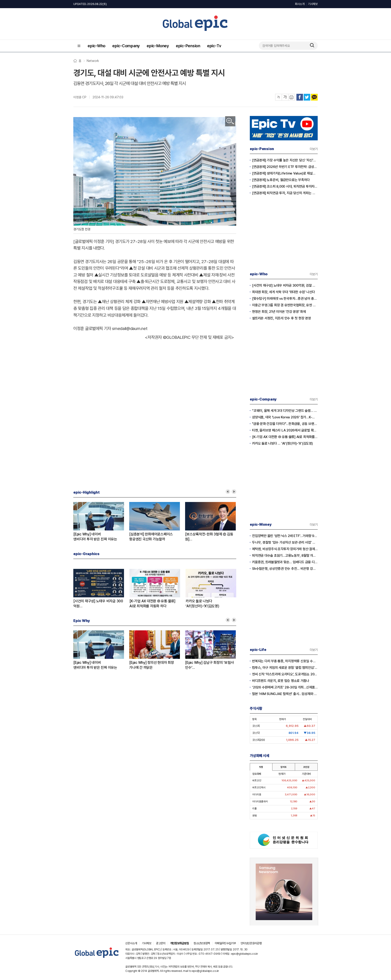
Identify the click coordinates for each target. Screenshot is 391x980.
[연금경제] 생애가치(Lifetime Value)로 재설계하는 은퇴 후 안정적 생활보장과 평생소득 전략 (285, 173)
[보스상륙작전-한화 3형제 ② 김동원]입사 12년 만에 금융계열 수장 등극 (209, 537)
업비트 (283, 767)
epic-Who (96, 45)
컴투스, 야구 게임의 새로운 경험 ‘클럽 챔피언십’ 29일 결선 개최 (285, 668)
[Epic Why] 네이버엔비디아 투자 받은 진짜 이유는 (95, 536)
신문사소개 (131, 943)
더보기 (314, 149)
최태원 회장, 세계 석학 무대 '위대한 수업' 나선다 (283, 292)
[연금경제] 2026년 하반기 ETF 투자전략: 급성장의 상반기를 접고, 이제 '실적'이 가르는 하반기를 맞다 (285, 167)
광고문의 (160, 943)
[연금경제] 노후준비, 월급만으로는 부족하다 (281, 180)
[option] (101, 522)
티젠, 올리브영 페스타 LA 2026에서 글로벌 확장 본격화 (285, 430)
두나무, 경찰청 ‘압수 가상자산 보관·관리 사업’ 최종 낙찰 (285, 542)
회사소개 (300, 4)
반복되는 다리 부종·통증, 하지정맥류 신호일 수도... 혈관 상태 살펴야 (285, 661)
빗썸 (261, 767)
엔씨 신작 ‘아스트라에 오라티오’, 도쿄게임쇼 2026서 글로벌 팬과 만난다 (285, 674)
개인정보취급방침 (179, 943)
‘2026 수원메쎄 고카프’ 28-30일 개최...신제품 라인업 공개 (285, 687)
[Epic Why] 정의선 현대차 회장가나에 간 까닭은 (151, 665)
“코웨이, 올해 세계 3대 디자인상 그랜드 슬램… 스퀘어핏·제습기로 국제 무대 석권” (285, 411)
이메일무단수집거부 (225, 943)
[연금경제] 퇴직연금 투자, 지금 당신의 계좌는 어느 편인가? (285, 193)
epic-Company (126, 45)
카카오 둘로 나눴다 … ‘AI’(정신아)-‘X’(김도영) (282, 443)
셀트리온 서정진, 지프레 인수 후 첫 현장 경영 (281, 318)
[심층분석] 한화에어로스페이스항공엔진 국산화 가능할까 (151, 536)
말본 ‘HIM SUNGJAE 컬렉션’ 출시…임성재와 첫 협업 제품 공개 (285, 694)
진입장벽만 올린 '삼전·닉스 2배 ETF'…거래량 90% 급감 (285, 536)
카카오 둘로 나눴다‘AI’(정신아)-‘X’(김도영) (202, 603)
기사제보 (313, 4)
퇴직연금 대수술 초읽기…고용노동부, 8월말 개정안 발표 (285, 556)
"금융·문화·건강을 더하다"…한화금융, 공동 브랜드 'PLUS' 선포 (285, 424)
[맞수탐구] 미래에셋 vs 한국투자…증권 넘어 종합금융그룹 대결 (285, 299)
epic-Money (158, 45)
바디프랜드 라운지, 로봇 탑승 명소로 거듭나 (280, 681)
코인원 (306, 767)
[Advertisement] (154, 361)
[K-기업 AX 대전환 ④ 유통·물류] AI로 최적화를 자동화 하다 (285, 437)
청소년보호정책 (201, 943)
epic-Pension (188, 45)
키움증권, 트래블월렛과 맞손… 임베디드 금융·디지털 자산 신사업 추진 (285, 562)
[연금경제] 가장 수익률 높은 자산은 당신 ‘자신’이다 (285, 160)
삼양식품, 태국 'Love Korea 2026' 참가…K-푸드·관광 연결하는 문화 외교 (285, 417)
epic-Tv (214, 45)
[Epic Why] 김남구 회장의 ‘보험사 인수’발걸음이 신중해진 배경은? (209, 665)
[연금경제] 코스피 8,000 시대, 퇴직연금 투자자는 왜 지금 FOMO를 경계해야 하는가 (285, 186)
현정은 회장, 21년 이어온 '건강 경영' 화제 (279, 312)
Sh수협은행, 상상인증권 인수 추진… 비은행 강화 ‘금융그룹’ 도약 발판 (285, 569)
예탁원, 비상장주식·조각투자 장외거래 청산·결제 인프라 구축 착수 (285, 549)
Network (93, 61)
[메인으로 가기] (97, 958)
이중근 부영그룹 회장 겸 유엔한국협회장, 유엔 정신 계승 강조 (285, 305)
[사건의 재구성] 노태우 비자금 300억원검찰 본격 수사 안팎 (98, 604)
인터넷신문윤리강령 (251, 943)
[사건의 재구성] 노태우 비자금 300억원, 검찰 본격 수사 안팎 (285, 285)
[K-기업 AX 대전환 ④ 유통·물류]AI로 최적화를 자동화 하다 (152, 603)
